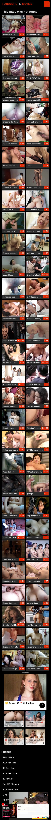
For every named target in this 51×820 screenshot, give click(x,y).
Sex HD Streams (11, 784)
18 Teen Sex (8, 768)
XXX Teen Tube (10, 773)
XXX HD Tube (9, 762)
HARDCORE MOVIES (17, 4)
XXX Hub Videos (10, 789)
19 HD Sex (8, 779)
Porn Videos (8, 757)
